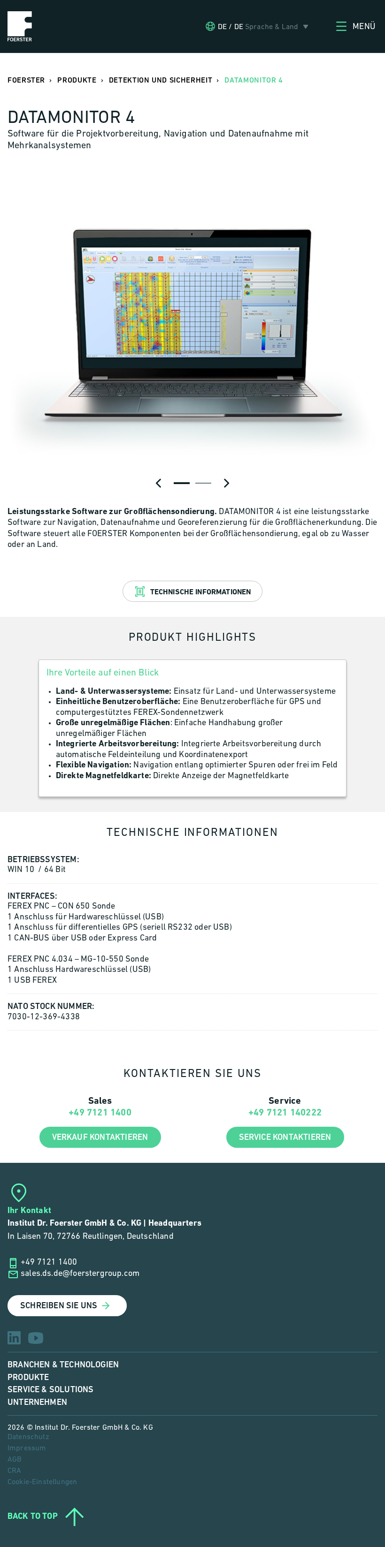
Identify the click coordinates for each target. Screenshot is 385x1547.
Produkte (28, 1377)
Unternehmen (37, 1402)
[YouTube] (35, 1338)
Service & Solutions (50, 1389)
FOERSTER (26, 80)
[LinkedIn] (14, 1337)
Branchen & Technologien (63, 1364)
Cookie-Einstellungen (42, 1482)
